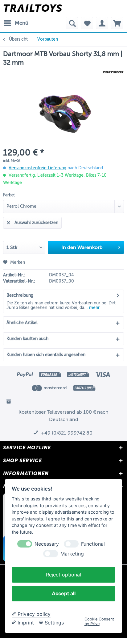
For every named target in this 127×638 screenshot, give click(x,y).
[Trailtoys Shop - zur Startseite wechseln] (33, 8)
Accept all (64, 593)
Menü (21, 23)
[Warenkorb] (117, 23)
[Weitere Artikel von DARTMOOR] (113, 72)
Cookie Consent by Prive (99, 621)
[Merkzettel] (87, 23)
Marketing (72, 554)
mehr (94, 307)
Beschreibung (19, 295)
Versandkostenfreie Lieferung (37, 168)
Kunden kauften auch (27, 338)
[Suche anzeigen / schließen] (72, 23)
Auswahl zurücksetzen (36, 222)
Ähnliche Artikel (22, 322)
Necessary (47, 544)
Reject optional (63, 575)
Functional (93, 544)
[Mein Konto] (102, 23)
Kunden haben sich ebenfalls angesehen (45, 354)
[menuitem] (15, 23)
